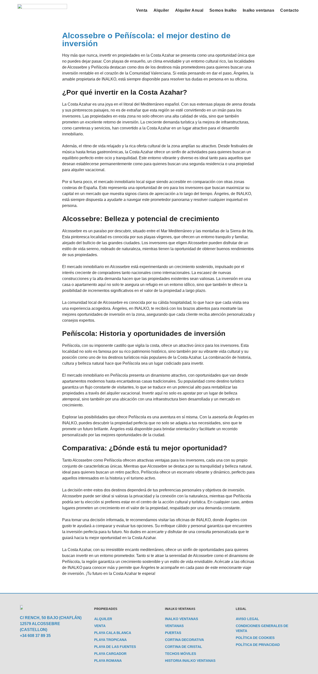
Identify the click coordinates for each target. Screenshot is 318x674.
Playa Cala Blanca (112, 633)
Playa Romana (108, 661)
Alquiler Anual (189, 10)
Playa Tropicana (110, 640)
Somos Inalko (223, 10)
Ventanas (174, 626)
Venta (142, 10)
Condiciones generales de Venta (262, 628)
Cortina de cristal (183, 647)
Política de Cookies (255, 638)
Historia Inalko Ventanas (190, 661)
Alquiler (161, 10)
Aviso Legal (247, 619)
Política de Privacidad (258, 645)
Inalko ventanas (259, 10)
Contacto (289, 10)
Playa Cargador (110, 654)
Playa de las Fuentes (115, 647)
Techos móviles (180, 654)
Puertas (173, 633)
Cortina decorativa (184, 640)
